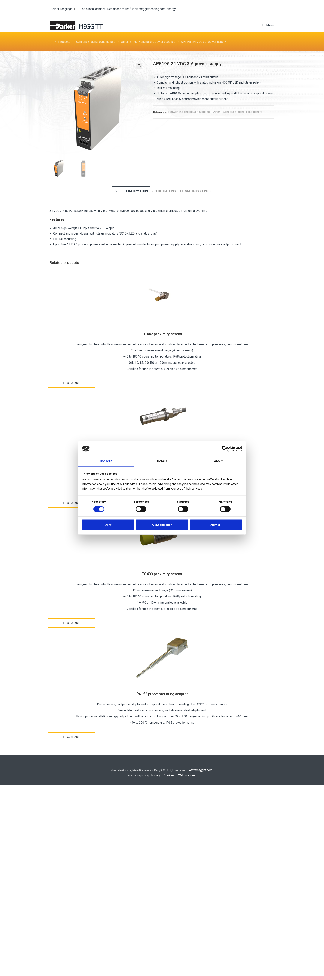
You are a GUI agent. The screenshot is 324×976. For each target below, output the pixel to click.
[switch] (141, 509)
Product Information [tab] (131, 191)
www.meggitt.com (200, 770)
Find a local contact (92, 9)
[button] (139, 66)
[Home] (52, 42)
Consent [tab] (106, 461)
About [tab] (218, 461)
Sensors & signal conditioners (242, 112)
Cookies (169, 775)
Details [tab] (162, 461)
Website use (186, 775)
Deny (108, 524)
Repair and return (118, 9)
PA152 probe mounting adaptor (162, 694)
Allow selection (162, 524)
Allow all (215, 524)
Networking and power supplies (189, 112)
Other (216, 112)
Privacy (155, 775)
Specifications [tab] (164, 191)
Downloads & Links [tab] (195, 191)
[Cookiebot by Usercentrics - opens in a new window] (225, 449)
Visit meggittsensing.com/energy (154, 9)
